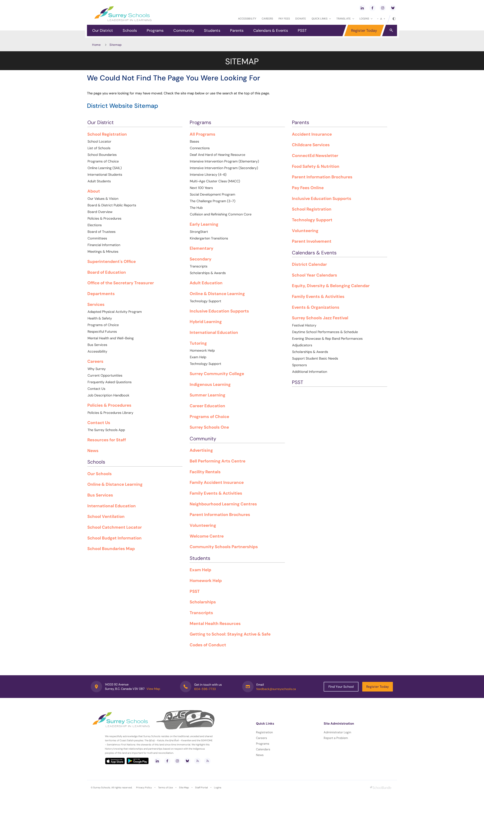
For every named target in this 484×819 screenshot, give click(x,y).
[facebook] (372, 8)
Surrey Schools (101, 787)
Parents (237, 30)
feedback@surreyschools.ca (276, 689)
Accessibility (247, 18)
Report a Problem (336, 738)
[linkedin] (362, 8)
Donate (300, 18)
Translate (343, 18)
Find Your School (341, 687)
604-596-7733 (205, 689)
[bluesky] (393, 8)
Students (212, 30)
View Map (153, 689)
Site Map (184, 787)
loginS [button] (364, 18)
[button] (391, 30)
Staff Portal (201, 787)
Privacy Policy (144, 787)
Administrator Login (337, 732)
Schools (130, 30)
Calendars (263, 749)
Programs (155, 30)
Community (183, 30)
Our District (102, 30)
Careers (267, 18)
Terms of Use (165, 787)
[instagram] (382, 8)
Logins (217, 787)
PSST (302, 30)
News (260, 755)
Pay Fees (284, 18)
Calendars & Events (270, 30)
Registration (264, 732)
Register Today (364, 30)
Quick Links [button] (319, 18)
